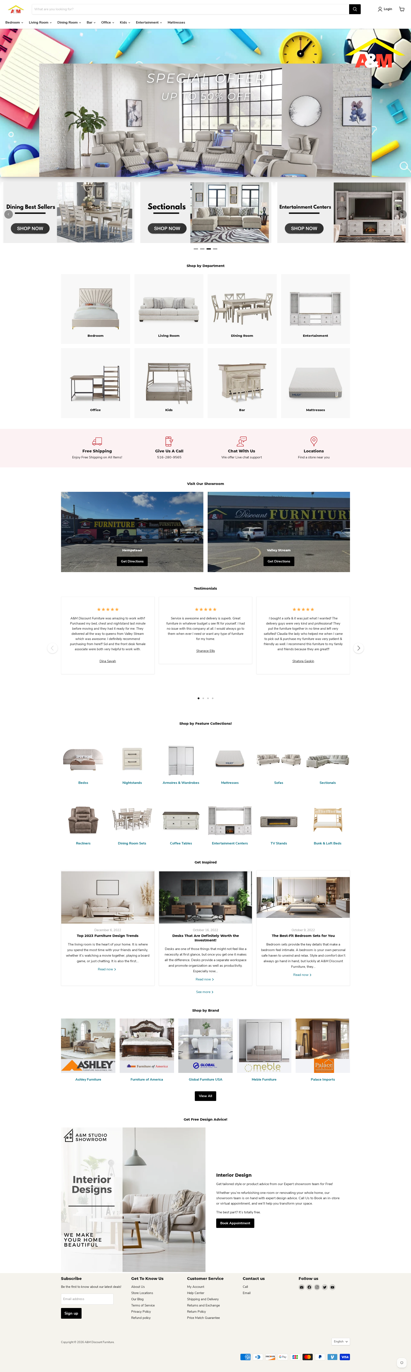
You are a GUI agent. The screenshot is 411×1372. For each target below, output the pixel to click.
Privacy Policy (141, 1311)
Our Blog (137, 1299)
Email (246, 1293)
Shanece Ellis (205, 651)
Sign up (71, 1313)
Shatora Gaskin (303, 661)
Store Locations (142, 1293)
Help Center (195, 1293)
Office (106, 22)
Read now (106, 969)
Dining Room (68, 22)
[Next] (402, 214)
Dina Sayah (108, 661)
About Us (138, 1287)
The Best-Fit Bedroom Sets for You (303, 936)
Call (245, 1287)
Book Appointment (235, 1223)
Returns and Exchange (203, 1305)
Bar (90, 22)
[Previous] (8, 214)
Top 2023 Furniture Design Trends (107, 936)
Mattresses (176, 22)
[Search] (355, 9)
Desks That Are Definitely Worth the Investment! (205, 938)
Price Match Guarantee (203, 1318)
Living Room (39, 22)
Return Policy (196, 1311)
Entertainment (147, 22)
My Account (195, 1287)
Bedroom (13, 22)
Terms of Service (143, 1305)
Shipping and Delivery (203, 1299)
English (339, 1341)
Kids (124, 22)
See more (203, 992)
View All (205, 1096)
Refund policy (141, 1318)
